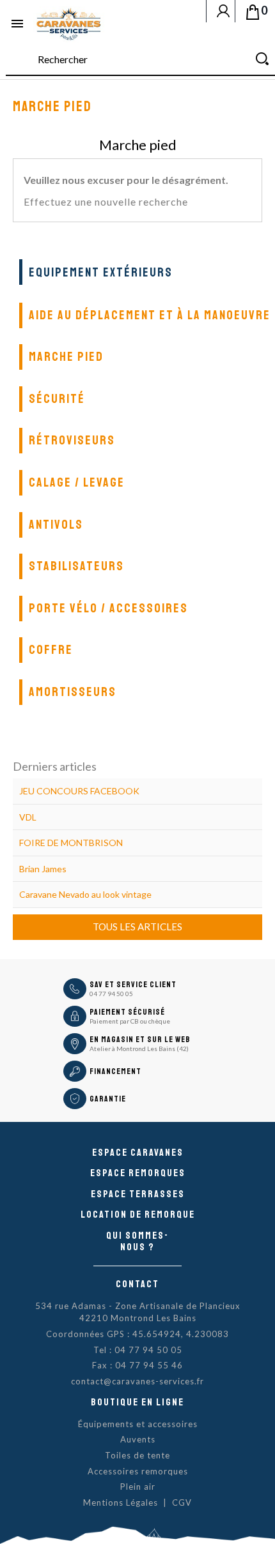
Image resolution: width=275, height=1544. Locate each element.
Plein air (137, 1486)
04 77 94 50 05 (111, 993)
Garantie (108, 1099)
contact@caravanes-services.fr (137, 1381)
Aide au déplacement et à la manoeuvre (150, 315)
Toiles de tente (137, 1455)
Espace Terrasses (138, 1194)
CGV (182, 1502)
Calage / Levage (77, 482)
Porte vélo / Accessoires (108, 608)
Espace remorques (137, 1173)
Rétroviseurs (72, 440)
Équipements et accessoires (138, 1424)
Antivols (56, 525)
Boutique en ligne (137, 1402)
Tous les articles (137, 926)
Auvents (137, 1439)
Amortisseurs (72, 692)
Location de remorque (138, 1214)
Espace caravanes (138, 1152)
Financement (115, 1071)
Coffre (51, 650)
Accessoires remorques (138, 1471)
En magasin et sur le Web (140, 1039)
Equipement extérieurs (101, 272)
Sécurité (57, 399)
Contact (137, 1284)
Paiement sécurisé (127, 1012)
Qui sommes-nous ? (137, 1241)
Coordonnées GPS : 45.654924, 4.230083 (137, 1334)
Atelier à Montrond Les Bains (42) (139, 1048)
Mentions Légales (120, 1502)
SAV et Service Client (133, 985)
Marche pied (66, 357)
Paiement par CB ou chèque (130, 1021)
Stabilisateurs (76, 566)
